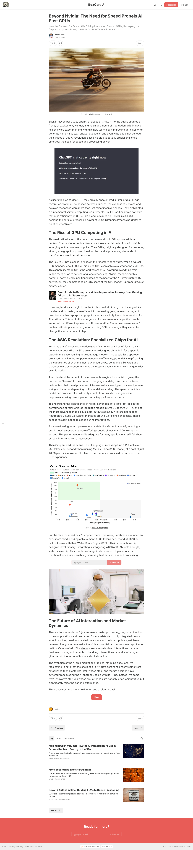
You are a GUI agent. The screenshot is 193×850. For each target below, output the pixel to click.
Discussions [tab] (69, 738)
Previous (58, 728)
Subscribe (171, 4)
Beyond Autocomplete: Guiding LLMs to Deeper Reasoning (84, 790)
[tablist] (62, 738)
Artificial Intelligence (100, 528)
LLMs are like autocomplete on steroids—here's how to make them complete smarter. (83, 795)
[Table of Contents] (3, 425)
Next (136, 728)
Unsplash (108, 114)
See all (54, 810)
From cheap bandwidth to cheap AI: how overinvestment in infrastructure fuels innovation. (84, 754)
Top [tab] (51, 738)
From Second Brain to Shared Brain (70, 769)
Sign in (184, 4)
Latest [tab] (58, 738)
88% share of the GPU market (105, 281)
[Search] (155, 4)
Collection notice (36, 846)
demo (84, 648)
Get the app (107, 846)
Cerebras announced (127, 535)
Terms (26, 846)
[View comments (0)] (74, 782)
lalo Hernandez (95, 114)
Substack (166, 846)
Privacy (20, 846)
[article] (96, 754)
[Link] (45, 232)
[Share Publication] (160, 4)
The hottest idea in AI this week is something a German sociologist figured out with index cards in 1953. (84, 774)
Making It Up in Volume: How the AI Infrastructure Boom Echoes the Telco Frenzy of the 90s (82, 747)
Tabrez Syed (60, 34)
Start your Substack (91, 846)
